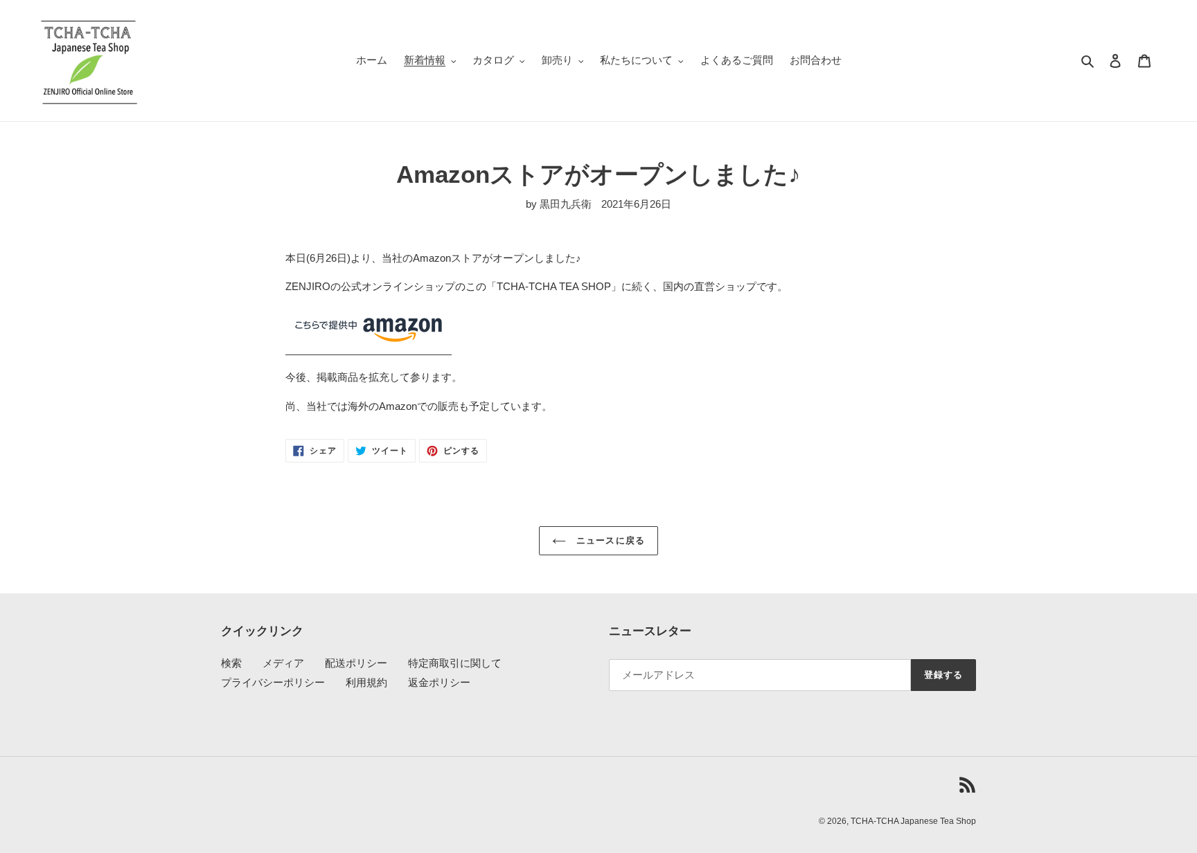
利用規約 (366, 682)
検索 (231, 663)
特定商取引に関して (455, 663)
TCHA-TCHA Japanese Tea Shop (913, 821)
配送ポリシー (356, 663)
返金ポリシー (439, 682)
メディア (283, 663)
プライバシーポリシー (273, 682)
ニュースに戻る (608, 540)
